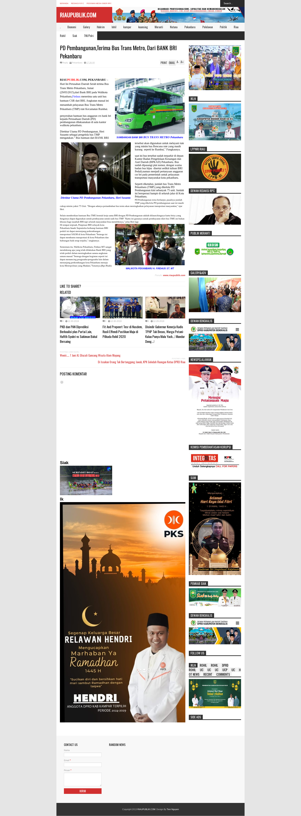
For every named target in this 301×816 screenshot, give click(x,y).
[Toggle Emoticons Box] (62, 382)
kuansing (143, 27)
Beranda (64, 3)
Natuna (173, 27)
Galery (86, 27)
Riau (236, 27)
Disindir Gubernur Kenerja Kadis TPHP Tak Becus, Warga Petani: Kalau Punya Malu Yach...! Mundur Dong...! (165, 334)
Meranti (159, 27)
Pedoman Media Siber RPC (99, 3)
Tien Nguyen (173, 809)
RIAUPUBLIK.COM (78, 15)
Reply (65, 63)
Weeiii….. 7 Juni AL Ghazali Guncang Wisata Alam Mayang (90, 355)
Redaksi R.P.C (77, 3)
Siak (74, 36)
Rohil (62, 36)
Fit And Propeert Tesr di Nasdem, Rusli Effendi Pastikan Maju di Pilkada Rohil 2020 (122, 331)
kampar (127, 27)
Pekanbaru (189, 27)
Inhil (114, 27)
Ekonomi (71, 27)
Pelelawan (207, 27)
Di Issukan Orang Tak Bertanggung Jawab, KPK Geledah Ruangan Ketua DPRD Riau (141, 362)
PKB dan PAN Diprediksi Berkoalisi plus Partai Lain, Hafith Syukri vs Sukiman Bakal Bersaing (78, 334)
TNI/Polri (89, 36)
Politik (223, 27)
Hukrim (101, 27)
